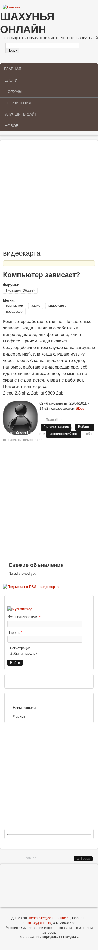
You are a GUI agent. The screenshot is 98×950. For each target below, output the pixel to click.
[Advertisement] (49, 197)
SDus (80, 408)
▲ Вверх (83, 859)
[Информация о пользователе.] (20, 434)
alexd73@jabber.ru (37, 923)
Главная (12, 69)
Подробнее (56, 421)
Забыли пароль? (23, 653)
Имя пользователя (24, 617)
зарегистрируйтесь (63, 434)
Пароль (14, 633)
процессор (14, 312)
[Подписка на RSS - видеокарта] (31, 587)
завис (35, 306)
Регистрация (20, 648)
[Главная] (11, 7)
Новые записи (24, 708)
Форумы (13, 91)
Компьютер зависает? (41, 275)
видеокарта (57, 306)
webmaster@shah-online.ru (49, 918)
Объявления (18, 103)
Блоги (11, 80)
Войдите (84, 427)
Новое (11, 126)
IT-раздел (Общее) (20, 290)
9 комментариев (56, 427)
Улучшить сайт (21, 114)
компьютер (14, 306)
